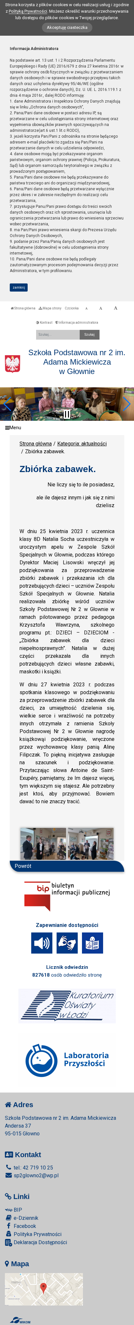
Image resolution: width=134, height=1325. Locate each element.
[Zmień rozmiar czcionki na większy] (100, 308)
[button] (7, 404)
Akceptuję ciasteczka (67, 27)
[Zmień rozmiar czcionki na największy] (115, 308)
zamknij (19, 287)
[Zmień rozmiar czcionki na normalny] (86, 308)
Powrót (23, 866)
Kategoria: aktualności (82, 444)
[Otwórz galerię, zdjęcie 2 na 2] (91, 844)
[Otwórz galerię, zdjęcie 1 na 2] (43, 844)
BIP (17, 1210)
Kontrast (45, 322)
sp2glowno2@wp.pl (35, 1175)
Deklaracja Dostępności (39, 1242)
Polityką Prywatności (28, 11)
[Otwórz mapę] (44, 1289)
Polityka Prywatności (36, 1234)
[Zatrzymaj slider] (67, 414)
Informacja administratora (78, 322)
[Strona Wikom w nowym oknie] (20, 1320)
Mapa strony (51, 308)
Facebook (24, 1226)
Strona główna (24, 308)
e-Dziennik (25, 1218)
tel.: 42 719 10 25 (32, 1168)
